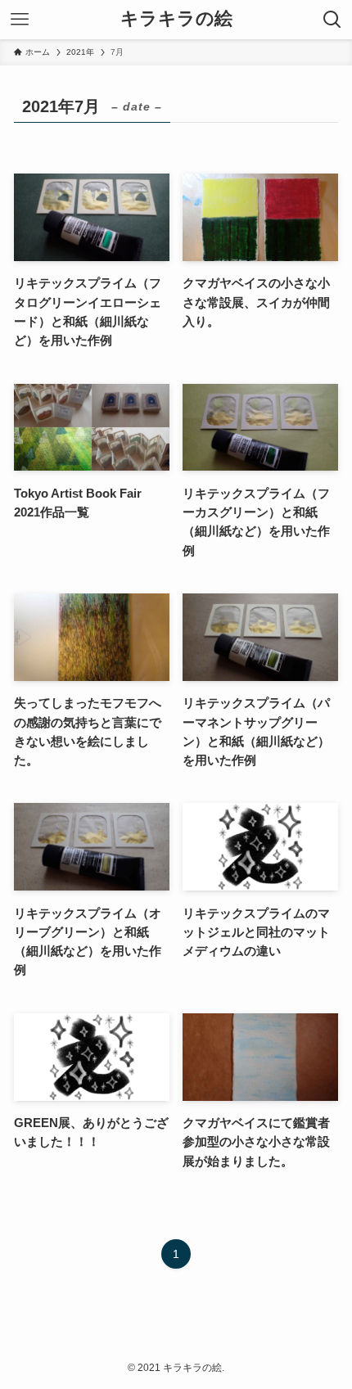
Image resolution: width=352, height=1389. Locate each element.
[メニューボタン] (19, 19)
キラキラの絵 (176, 20)
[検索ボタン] (332, 19)
